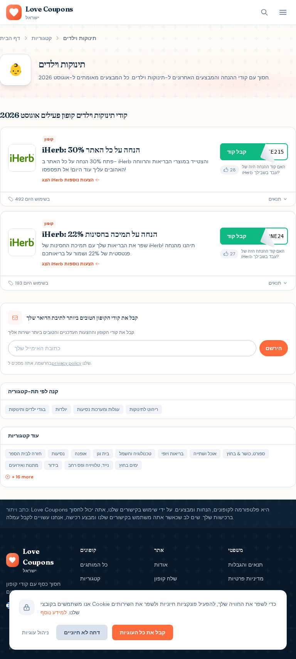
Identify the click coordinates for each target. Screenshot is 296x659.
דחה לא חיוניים (82, 632)
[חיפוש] (264, 12)
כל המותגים (94, 564)
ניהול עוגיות (35, 632)
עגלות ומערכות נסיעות (98, 409)
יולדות (61, 409)
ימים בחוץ (128, 465)
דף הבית (10, 38)
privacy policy (66, 363)
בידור (53, 465)
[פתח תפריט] (283, 12)
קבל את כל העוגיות (142, 632)
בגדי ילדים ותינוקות (27, 409)
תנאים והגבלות (245, 564)
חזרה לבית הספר (25, 454)
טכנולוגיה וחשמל (135, 454)
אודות (161, 564)
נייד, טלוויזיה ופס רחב (88, 465)
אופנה (81, 454)
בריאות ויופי (172, 454)
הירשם (274, 348)
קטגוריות (42, 38)
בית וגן (103, 454)
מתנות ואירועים (23, 465)
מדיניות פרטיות (246, 578)
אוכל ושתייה (205, 454)
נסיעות (58, 454)
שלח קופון (165, 578)
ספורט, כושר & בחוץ (246, 454)
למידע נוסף (53, 612)
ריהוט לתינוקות (144, 409)
